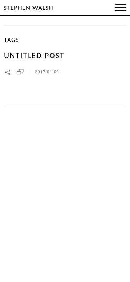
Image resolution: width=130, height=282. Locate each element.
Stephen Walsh (29, 8)
